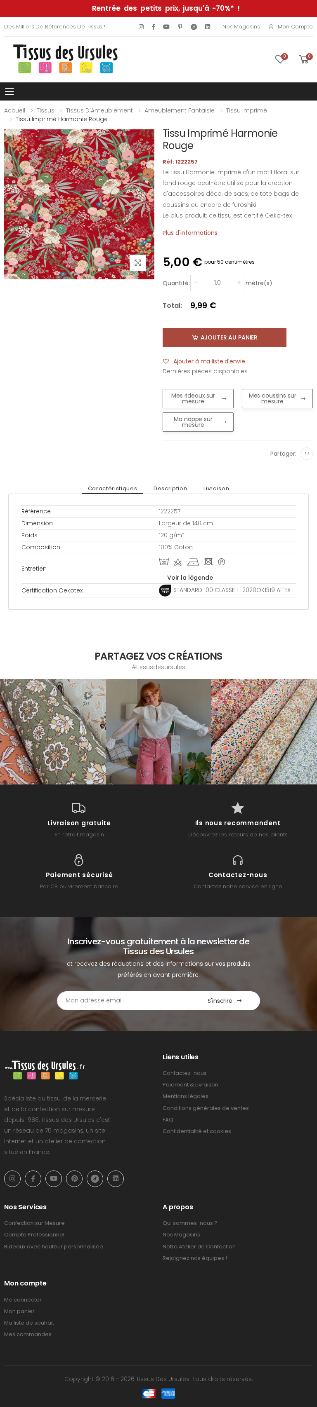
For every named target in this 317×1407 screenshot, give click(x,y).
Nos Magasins (241, 26)
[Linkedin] (207, 27)
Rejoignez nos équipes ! (195, 1258)
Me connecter (23, 1300)
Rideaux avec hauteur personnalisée (53, 1246)
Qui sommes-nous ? (190, 1223)
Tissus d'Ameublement (99, 110)
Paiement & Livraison (190, 1085)
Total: (172, 305)
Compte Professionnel (34, 1234)
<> (307, 453)
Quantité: (176, 283)
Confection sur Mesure (34, 1223)
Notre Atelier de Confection (199, 1246)
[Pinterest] (180, 27)
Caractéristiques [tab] (112, 488)
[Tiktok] (194, 26)
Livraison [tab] (216, 488)
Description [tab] (170, 488)
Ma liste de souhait (29, 1323)
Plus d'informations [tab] (190, 233)
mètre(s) (259, 283)
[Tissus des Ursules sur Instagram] (53, 731)
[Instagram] (141, 27)
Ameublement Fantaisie (179, 110)
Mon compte (295, 26)
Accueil (14, 110)
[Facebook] (153, 27)
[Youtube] (166, 27)
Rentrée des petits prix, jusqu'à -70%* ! (166, 8)
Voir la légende (190, 578)
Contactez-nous (185, 1073)
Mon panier (19, 1311)
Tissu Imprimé (246, 110)
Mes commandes (28, 1334)
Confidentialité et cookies (197, 1131)
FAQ (168, 1120)
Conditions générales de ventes (206, 1108)
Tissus (45, 110)
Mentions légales (185, 1096)
